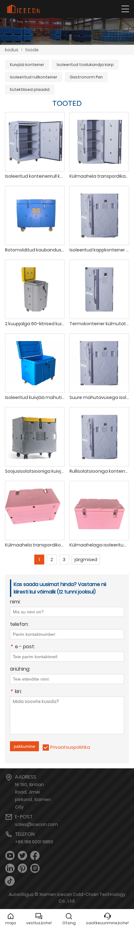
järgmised (85, 559)
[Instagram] (35, 868)
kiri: (16, 692)
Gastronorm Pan (86, 77)
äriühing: (20, 670)
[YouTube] (10, 856)
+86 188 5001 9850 (34, 842)
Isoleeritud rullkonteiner (33, 77)
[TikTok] (10, 881)
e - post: (22, 647)
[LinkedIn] (10, 868)
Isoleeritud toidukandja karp (85, 64)
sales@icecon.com (36, 824)
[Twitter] (22, 856)
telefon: (19, 625)
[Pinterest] (22, 868)
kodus (11, 50)
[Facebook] (35, 856)
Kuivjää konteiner (27, 64)
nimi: (15, 602)
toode (32, 50)
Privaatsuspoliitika (70, 747)
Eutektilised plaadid (30, 89)
